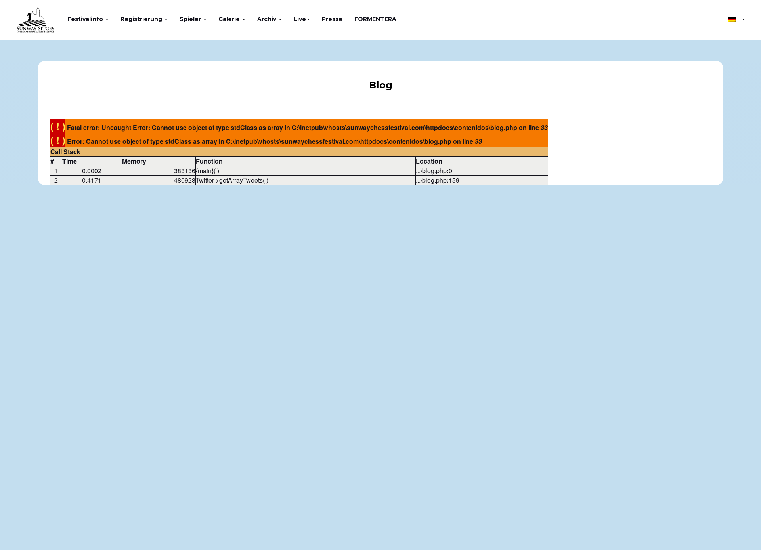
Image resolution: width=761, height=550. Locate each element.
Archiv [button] (267, 19)
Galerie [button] (229, 19)
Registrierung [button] (142, 19)
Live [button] (300, 19)
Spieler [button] (191, 19)
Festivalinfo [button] (86, 19)
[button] (737, 19)
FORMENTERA (375, 19)
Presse (332, 19)
